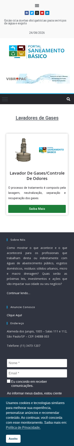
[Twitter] (32, 13)
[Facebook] (27, 13)
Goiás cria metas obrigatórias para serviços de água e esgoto (35, 21)
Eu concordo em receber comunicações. (28, 383)
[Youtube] (42, 13)
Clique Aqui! (14, 315)
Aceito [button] (13, 438)
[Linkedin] (47, 13)
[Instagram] (37, 13)
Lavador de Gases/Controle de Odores (37, 175)
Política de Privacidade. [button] (23, 427)
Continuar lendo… (18, 293)
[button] (37, 5)
